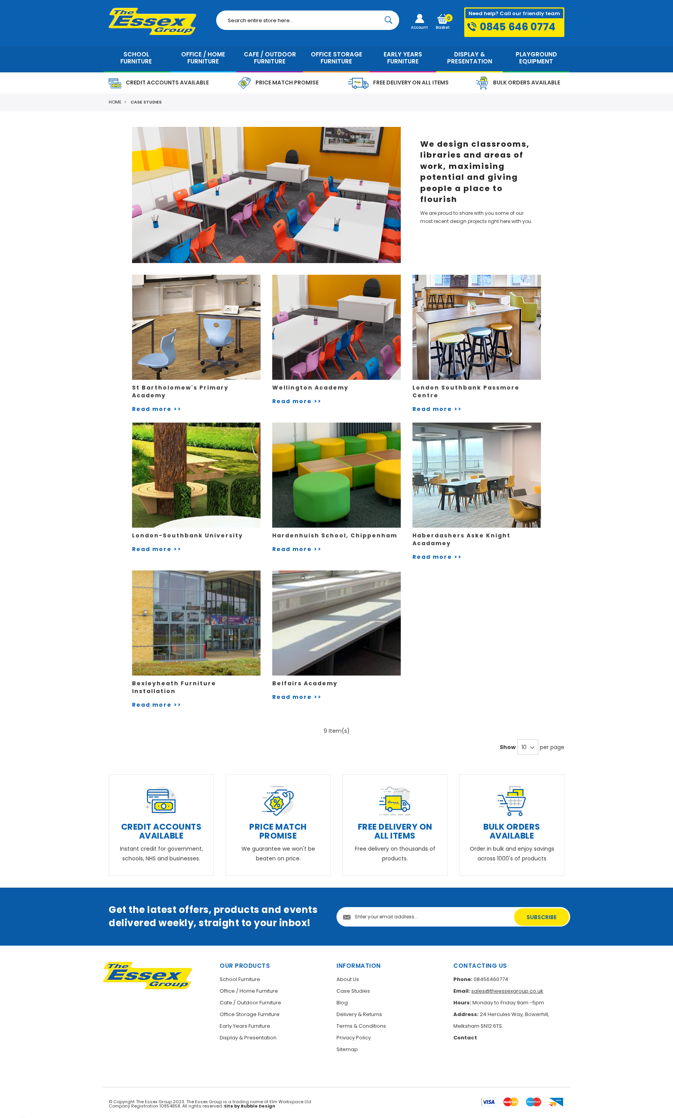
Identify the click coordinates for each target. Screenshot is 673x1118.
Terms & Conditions (361, 1026)
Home (115, 102)
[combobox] (307, 20)
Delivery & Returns (359, 1014)
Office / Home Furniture (249, 991)
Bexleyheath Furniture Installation (174, 687)
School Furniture (240, 979)
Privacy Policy (353, 1037)
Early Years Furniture (245, 1026)
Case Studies (353, 991)
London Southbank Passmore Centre (466, 391)
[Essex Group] (156, 21)
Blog (342, 1002)
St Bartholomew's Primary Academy (180, 391)
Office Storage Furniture (250, 1014)
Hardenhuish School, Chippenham (334, 535)
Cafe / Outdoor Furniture (250, 1002)
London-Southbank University (187, 535)
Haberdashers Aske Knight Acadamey (461, 539)
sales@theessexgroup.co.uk (507, 991)
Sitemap (347, 1049)
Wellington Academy (310, 387)
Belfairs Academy (305, 683)
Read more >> (156, 409)
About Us (347, 979)
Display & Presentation (248, 1037)
